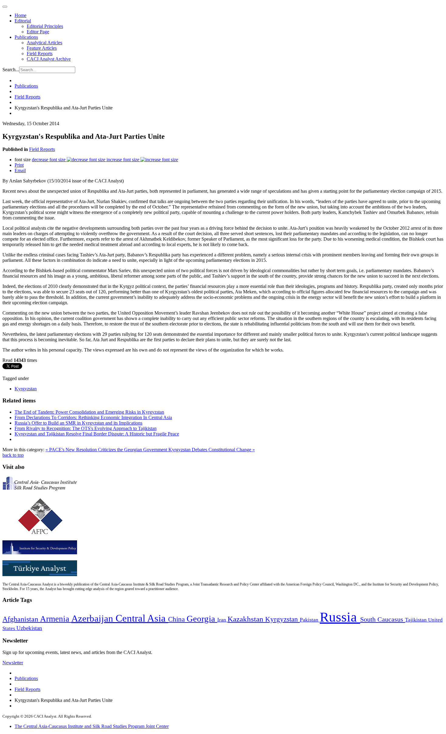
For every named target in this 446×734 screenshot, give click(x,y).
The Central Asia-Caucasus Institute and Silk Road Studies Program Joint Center (92, 726)
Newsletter (12, 662)
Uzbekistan (29, 628)
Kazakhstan (246, 619)
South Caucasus (382, 619)
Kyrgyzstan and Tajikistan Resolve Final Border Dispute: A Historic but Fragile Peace (97, 433)
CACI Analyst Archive (49, 59)
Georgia (202, 618)
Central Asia (142, 618)
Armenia (55, 618)
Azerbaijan (93, 618)
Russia (340, 617)
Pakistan (310, 620)
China (177, 619)
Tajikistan (416, 620)
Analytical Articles (44, 42)
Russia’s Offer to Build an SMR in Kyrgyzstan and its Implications (78, 422)
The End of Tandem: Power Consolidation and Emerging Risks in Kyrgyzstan (89, 412)
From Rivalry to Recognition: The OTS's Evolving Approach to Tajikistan (86, 428)
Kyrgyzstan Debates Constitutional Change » (211, 449)
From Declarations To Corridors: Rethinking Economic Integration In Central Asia (93, 417)
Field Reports (39, 53)
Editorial (23, 20)
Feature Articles (42, 48)
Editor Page (38, 31)
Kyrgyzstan (26, 388)
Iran (222, 620)
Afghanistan (21, 619)
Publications (26, 37)
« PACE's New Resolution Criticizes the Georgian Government (107, 449)
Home (20, 15)
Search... (10, 69)
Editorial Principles (45, 26)
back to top (13, 455)
